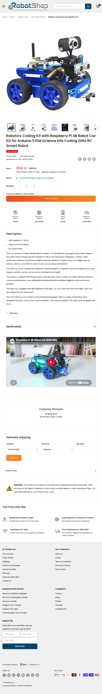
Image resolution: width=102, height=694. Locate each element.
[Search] (88, 6)
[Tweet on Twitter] (89, 159)
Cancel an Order (9, 569)
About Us (59, 554)
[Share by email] (94, 159)
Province (45, 444)
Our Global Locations (10, 665)
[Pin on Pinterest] (84, 159)
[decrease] (19, 186)
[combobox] (69, 6)
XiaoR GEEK (11, 156)
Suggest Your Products (11, 605)
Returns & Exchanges (11, 565)
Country (9, 444)
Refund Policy (11, 471)
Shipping (5, 561)
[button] (98, 127)
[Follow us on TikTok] (28, 675)
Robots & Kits (23, 17)
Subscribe (20, 646)
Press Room (60, 569)
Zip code (80, 444)
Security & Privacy (63, 565)
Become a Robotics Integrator (14, 593)
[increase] (34, 186)
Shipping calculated (48, 172)
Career (58, 558)
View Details (39, 221)
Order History (8, 558)
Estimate (14, 458)
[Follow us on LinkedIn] (32, 675)
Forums (58, 593)
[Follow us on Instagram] (13, 675)
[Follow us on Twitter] (9, 675)
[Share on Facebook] (80, 159)
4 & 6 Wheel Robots (38, 17)
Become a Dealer (9, 601)
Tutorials (58, 605)
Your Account (7, 554)
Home (4, 17)
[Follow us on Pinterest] (18, 675)
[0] (97, 6)
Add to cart (51, 199)
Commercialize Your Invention (14, 613)
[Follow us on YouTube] (23, 675)
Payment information (10, 577)
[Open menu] (3, 6)
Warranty (6, 573)
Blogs (57, 597)
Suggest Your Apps (10, 609)
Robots (12, 17)
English (33, 665)
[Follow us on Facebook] (4, 675)
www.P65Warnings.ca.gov (43, 492)
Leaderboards (61, 609)
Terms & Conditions (63, 561)
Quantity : (10, 186)
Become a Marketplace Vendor (15, 597)
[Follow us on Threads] (37, 675)
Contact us (6, 581)
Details (15, 221)
